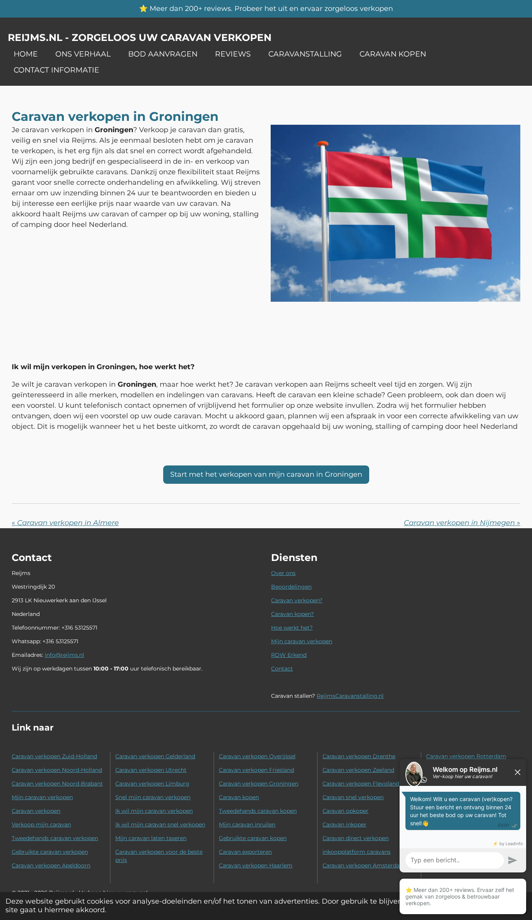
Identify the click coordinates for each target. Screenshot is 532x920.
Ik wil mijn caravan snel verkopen (160, 824)
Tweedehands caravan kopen (258, 810)
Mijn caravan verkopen (301, 641)
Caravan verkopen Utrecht (151, 769)
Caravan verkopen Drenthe (358, 756)
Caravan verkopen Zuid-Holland (54, 756)
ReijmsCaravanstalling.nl (350, 695)
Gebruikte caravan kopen (253, 838)
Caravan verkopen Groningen (258, 783)
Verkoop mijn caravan (41, 824)
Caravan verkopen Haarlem (255, 865)
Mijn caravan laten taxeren (151, 838)
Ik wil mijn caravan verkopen (154, 810)
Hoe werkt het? (292, 627)
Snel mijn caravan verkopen (152, 797)
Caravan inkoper (344, 824)
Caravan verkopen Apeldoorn (51, 865)
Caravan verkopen (36, 810)
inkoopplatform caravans (356, 851)
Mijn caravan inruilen (247, 824)
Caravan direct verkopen (355, 838)
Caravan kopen (239, 797)
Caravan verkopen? (296, 600)
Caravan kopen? (292, 613)
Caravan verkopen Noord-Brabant (57, 783)
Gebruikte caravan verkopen (50, 851)
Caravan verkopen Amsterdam (363, 865)
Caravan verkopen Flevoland (360, 783)
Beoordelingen (291, 586)
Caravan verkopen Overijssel (257, 756)
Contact (282, 668)
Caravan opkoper (345, 810)
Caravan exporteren (245, 851)
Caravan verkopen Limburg (152, 783)
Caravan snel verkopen (353, 797)
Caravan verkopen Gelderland (155, 756)
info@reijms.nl (64, 654)
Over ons (283, 573)
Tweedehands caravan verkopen (55, 838)
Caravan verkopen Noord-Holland (57, 769)
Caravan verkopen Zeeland (358, 769)
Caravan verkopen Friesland (256, 769)
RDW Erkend (289, 654)
